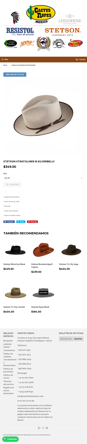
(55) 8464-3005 (24, 368)
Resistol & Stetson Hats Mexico (20, 435)
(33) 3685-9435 (24, 359)
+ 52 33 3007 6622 (26, 378)
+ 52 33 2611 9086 (25, 382)
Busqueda (8, 341)
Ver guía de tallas (15, 74)
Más (6, 59)
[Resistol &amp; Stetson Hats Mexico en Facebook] (39, 428)
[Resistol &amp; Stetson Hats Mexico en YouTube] (47, 428)
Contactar (12, 439)
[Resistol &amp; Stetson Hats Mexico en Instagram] (43, 428)
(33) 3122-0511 (24, 350)
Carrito (82, 59)
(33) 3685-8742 (24, 364)
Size (5, 173)
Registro (78, 339)
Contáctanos (9, 350)
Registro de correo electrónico (8, 390)
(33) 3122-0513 (24, 355)
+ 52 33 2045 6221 (25, 387)
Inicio (5, 65)
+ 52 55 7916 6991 (25, 392)
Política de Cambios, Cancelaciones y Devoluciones (10, 359)
